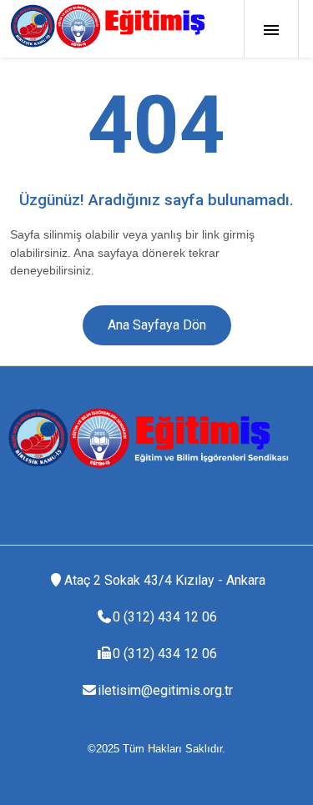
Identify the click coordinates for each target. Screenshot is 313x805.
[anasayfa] (114, 25)
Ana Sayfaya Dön (157, 325)
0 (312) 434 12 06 (165, 617)
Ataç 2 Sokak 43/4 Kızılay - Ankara (164, 580)
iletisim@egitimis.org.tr (165, 690)
